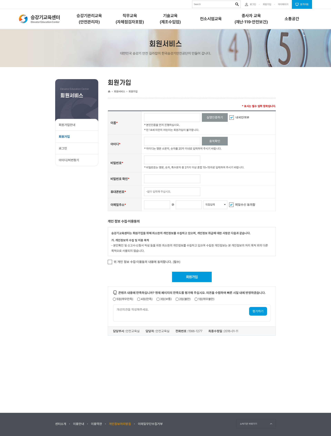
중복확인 (214, 141)
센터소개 (60, 424)
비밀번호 (116, 163)
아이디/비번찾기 (69, 160)
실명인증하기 (215, 117)
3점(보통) (166, 299)
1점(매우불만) (206, 299)
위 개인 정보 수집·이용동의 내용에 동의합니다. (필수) (147, 262)
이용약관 (96, 424)
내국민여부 (242, 117)
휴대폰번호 (117, 192)
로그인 (63, 148)
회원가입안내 (67, 125)
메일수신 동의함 (245, 204)
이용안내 (78, 424)
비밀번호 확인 (119, 179)
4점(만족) (147, 299)
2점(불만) (185, 299)
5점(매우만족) (125, 299)
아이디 (115, 144)
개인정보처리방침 (120, 424)
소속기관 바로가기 (248, 423)
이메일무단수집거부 (150, 424)
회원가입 (64, 136)
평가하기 (258, 311)
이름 (113, 123)
